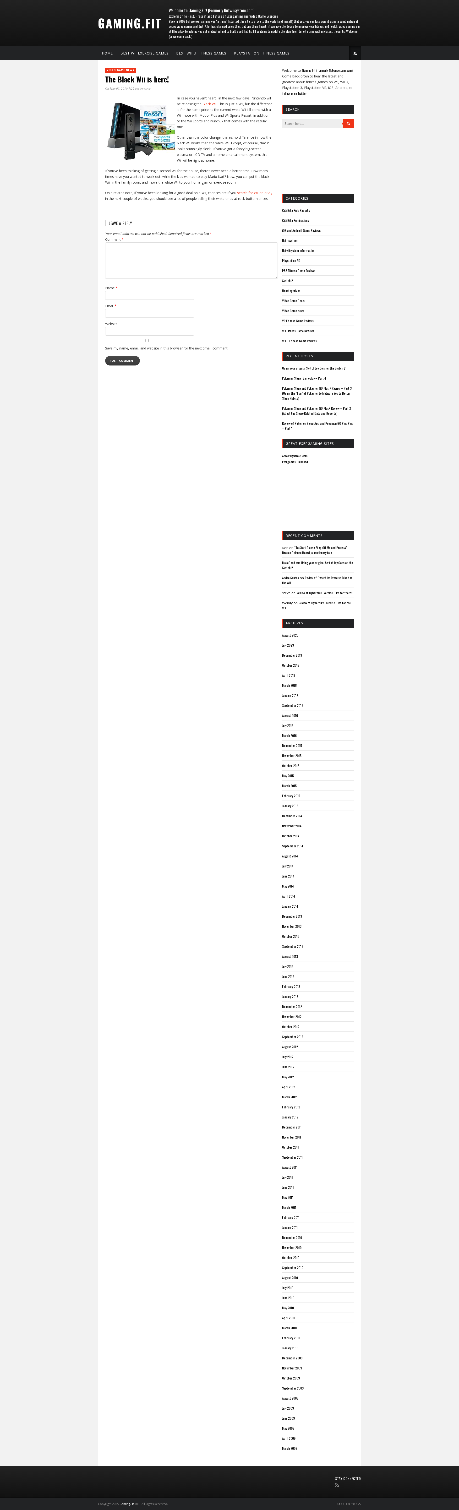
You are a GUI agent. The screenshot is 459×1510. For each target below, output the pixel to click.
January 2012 (290, 1116)
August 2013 (290, 956)
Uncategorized (291, 290)
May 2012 (288, 1076)
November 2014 (291, 825)
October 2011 (290, 1147)
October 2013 (290, 936)
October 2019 (290, 665)
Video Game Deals (293, 300)
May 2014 (288, 886)
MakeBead (288, 562)
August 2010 (290, 1277)
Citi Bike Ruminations (295, 220)
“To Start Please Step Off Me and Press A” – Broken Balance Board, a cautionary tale (316, 550)
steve (147, 88)
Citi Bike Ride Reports (296, 210)
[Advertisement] (306, 161)
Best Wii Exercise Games (144, 53)
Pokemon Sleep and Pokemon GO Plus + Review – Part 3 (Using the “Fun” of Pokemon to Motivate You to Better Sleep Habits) (317, 393)
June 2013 (288, 976)
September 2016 (292, 705)
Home (107, 53)
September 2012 (292, 1036)
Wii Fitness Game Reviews (298, 330)
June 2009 (288, 1418)
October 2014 (290, 835)
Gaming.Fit (130, 23)
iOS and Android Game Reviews (301, 230)
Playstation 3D (291, 260)
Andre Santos (290, 577)
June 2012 (288, 1066)
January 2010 (290, 1347)
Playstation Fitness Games (262, 53)
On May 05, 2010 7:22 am (122, 88)
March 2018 (289, 685)
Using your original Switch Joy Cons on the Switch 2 (313, 368)
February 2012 (291, 1106)
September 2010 (292, 1267)
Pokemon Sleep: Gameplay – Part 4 (304, 378)
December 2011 (291, 1126)
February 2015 (291, 795)
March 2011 (289, 1207)
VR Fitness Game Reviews (298, 320)
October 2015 (290, 765)
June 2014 (288, 875)
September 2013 (292, 946)
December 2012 (292, 1006)
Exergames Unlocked (295, 461)
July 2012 (287, 1056)
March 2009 (289, 1448)
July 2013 (287, 966)
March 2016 (289, 735)
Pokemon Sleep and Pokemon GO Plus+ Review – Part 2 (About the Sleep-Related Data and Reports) (316, 411)
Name (111, 288)
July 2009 (288, 1408)
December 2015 (292, 745)
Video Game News (120, 70)
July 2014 (287, 865)
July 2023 (288, 645)
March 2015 (289, 785)
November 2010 (291, 1247)
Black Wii (209, 104)
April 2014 (288, 896)
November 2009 (292, 1367)
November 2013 (291, 926)
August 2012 (290, 1046)
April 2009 (288, 1438)
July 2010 (287, 1287)
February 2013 (291, 986)
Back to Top (347, 1504)
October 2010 (290, 1257)
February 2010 (291, 1337)
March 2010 (289, 1327)
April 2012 (288, 1086)
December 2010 (292, 1237)
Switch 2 (287, 280)
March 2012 (289, 1096)
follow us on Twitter (294, 93)
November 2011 (291, 1136)
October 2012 (290, 1026)
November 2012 (291, 1016)
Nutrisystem (289, 240)
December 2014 (292, 815)
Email (110, 306)
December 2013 (292, 916)
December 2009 (292, 1357)
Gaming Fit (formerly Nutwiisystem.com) (327, 70)
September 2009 (293, 1387)
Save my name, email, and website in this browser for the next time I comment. (166, 348)
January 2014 (290, 906)
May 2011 (287, 1197)
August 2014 (290, 855)
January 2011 (290, 1227)
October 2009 (291, 1377)
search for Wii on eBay (254, 193)
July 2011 (287, 1177)
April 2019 (288, 675)
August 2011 (289, 1167)
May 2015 (288, 775)
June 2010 (288, 1297)
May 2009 (288, 1428)
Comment (114, 239)
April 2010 (288, 1317)
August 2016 (290, 715)
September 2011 (292, 1157)
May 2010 (288, 1307)
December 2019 (292, 655)
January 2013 (290, 996)
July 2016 (287, 725)
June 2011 (288, 1187)
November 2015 (291, 755)
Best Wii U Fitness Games (201, 53)
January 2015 (290, 805)
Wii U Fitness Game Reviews (299, 340)
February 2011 (291, 1217)
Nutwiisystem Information (298, 250)
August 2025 (290, 635)
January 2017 (290, 695)
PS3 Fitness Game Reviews (298, 270)
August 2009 (290, 1398)
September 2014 (292, 845)
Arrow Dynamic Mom (294, 455)
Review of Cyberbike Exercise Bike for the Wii (324, 592)
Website (111, 324)
